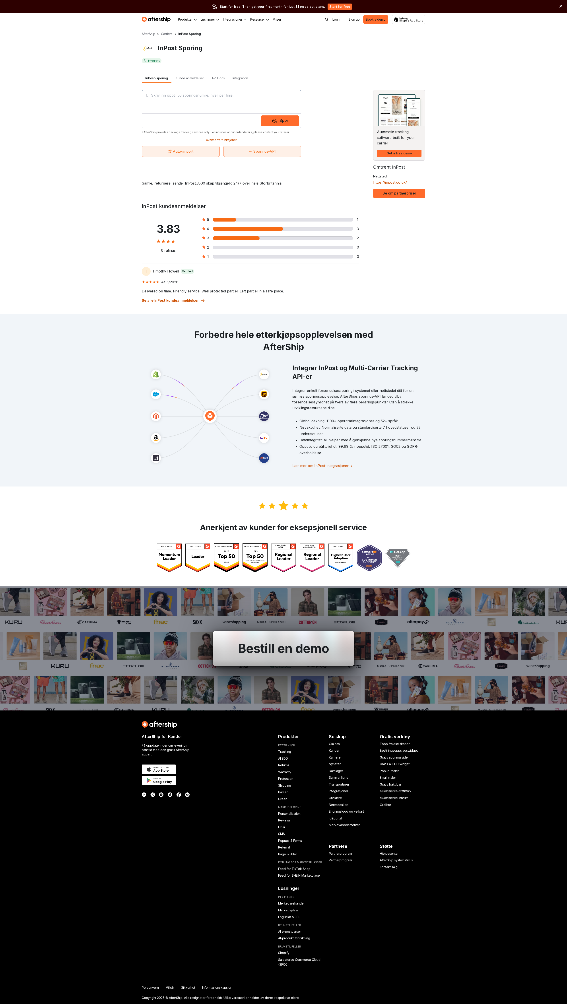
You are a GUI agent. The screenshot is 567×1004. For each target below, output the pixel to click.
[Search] (326, 19)
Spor (284, 120)
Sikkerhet (188, 987)
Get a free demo (399, 153)
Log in (336, 19)
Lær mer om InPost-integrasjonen (322, 465)
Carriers (167, 34)
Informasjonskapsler (216, 987)
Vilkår (170, 987)
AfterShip (148, 34)
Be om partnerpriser (399, 193)
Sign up (354, 19)
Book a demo (376, 19)
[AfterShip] (157, 19)
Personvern (150, 987)
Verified (187, 271)
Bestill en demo (283, 648)
